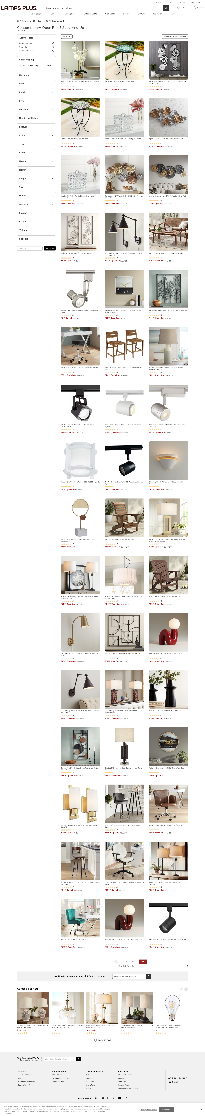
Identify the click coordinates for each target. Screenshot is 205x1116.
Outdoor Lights (90, 14)
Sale (172, 14)
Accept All (166, 1110)
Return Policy (91, 1085)
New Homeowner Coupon (128, 1088)
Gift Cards (122, 1082)
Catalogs (121, 1078)
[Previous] (181, 989)
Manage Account (124, 1085)
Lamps (53, 14)
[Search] (166, 8)
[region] (102, 1109)
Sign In (182, 3)
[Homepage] (18, 21)
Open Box (41, 21)
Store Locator (56, 1075)
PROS (170, 3)
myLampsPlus (85, 1098)
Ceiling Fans (70, 14)
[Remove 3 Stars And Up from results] (63, 21)
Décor (125, 14)
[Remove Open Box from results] (47, 21)
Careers (21, 1078)
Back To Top (104, 1040)
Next (143, 961)
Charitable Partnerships (27, 1082)
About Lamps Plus (25, 1075)
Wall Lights (110, 14)
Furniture (141, 14)
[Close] (201, 1109)
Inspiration (157, 14)
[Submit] (78, 1059)
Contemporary (27, 21)
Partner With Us (24, 1085)
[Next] (186, 989)
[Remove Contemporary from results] (34, 21)
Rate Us (88, 1088)
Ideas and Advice (125, 1075)
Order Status (90, 1082)
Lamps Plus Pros (57, 1082)
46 (133, 961)
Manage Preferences (148, 1110)
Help (87, 1075)
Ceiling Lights (36, 14)
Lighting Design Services (60, 1078)
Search (50, 248)
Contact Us (196, 3)
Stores (159, 3)
